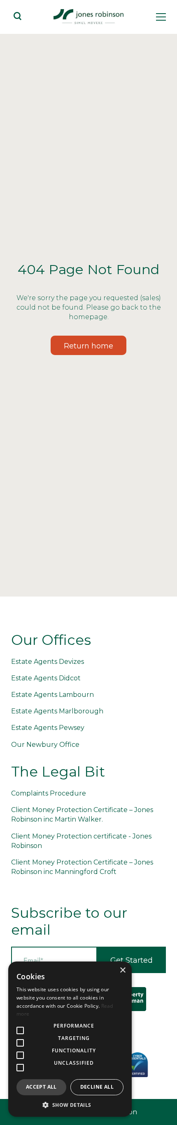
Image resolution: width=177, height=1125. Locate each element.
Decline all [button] (97, 1086)
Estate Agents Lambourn (52, 695)
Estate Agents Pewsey (47, 728)
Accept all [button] (41, 1086)
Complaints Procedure (48, 793)
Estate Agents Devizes (47, 662)
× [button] (122, 970)
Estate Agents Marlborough (57, 711)
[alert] (70, 1039)
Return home (88, 346)
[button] (69, 1104)
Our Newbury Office (45, 744)
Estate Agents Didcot (46, 678)
